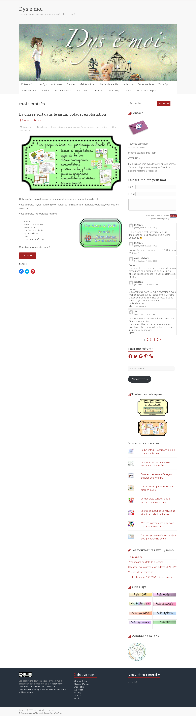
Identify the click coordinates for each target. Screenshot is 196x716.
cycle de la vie (45, 127)
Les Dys (43, 84)
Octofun (45, 90)
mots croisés (78, 127)
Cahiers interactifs (109, 84)
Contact (128, 90)
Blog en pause (135, 557)
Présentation (27, 84)
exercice (64, 127)
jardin (70, 127)
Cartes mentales (145, 84)
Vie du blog (113, 90)
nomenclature (89, 127)
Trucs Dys (163, 84)
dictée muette (56, 127)
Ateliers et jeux (28, 90)
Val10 (76, 698)
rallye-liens (103, 127)
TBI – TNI (98, 90)
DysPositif (79, 690)
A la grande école (81, 681)
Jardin (40, 120)
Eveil (86, 90)
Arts (78, 90)
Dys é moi (31, 8)
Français (71, 84)
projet (97, 127)
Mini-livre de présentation (140, 572)
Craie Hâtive (79, 687)
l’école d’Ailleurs (82, 684)
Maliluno (77, 695)
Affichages (56, 84)
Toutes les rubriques (146, 90)
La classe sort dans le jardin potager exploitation (62, 114)
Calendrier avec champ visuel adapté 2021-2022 (152, 567)
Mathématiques (88, 84)
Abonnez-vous (140, 379)
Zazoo (25, 120)
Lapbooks (128, 84)
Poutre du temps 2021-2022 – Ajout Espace (150, 577)
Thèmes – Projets (62, 90)
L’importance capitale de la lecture (145, 562)
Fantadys (78, 692)
